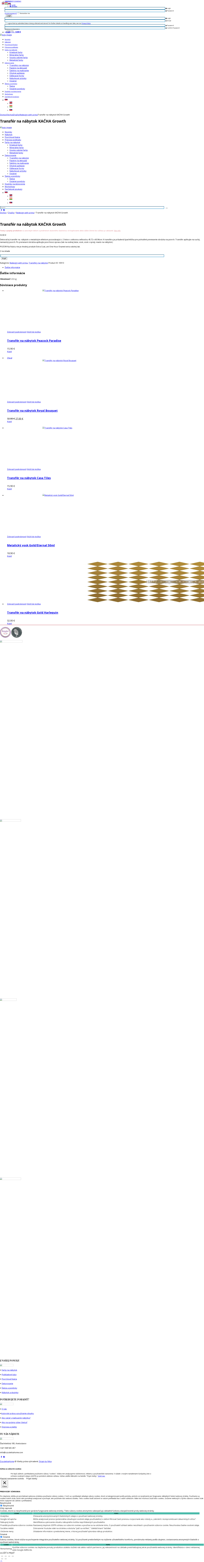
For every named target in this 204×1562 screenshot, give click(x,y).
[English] (3, 3)
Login (13, 5)
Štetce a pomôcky (9, 1388)
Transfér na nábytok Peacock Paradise (34, 340)
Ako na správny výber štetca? (14, 1422)
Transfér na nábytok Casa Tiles (29, 478)
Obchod (9, 114)
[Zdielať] (9, 1556)
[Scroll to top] (1, 1560)
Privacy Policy (86, 23)
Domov (3, 114)
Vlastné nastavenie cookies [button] (12, 1478)
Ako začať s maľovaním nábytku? (16, 1418)
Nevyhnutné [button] (5, 1503)
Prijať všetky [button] (31, 1478)
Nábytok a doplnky (10, 1392)
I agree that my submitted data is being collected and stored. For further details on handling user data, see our (49, 23)
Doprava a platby (9, 1427)
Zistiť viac (101, 1476)
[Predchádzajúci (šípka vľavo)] (2, 1558)
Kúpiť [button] (9, 351)
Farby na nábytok (9, 1370)
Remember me (25, 13)
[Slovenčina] (9, 3)
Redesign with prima (29, 114)
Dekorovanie (7, 1383)
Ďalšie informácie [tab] (12, 267)
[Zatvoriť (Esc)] (13, 1556)
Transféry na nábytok (38, 263)
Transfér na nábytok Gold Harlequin (32, 612)
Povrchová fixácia (9, 1379)
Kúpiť (4, 258)
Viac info (117, 230)
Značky (16, 114)
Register (14, 6)
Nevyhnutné (8, 1505)
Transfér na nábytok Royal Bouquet (32, 410)
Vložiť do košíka (34, 332)
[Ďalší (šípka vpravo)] (6, 1558)
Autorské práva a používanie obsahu (17, 1413)
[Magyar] (6, 3)
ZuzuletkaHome (7, 1461)
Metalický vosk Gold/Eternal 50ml (31, 545)
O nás (4, 1409)
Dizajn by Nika (45, 1461)
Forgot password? (11, 13)
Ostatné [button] (3, 1534)
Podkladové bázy (9, 1374)
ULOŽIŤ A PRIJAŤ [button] (7, 1553)
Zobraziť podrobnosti (16, 332)
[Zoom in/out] (2, 1556)
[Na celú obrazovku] (6, 1556)
